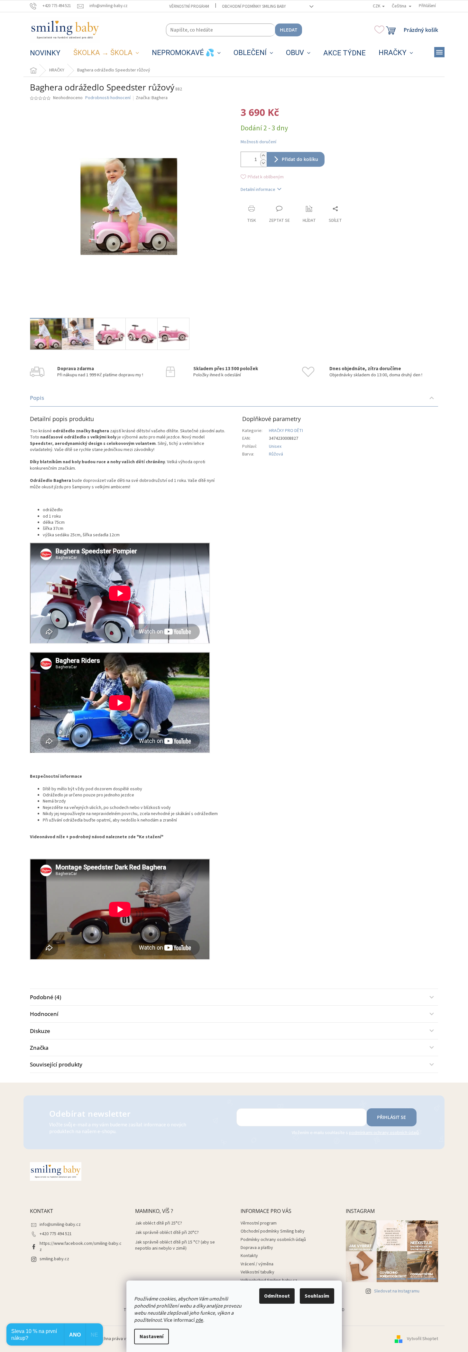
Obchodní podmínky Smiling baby (254, 6)
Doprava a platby (257, 1247)
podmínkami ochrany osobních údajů (384, 1133)
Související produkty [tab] (56, 1064)
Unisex (275, 446)
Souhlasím (317, 1296)
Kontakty (249, 1256)
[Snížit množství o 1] (263, 163)
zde (199, 1320)
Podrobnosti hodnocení (108, 98)
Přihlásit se (391, 1117)
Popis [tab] (37, 397)
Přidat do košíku (300, 159)
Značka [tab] (39, 1047)
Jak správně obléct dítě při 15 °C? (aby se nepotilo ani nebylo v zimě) (175, 1245)
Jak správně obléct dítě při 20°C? (167, 1233)
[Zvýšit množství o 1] (263, 155)
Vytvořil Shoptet (422, 1339)
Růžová (276, 454)
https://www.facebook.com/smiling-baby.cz (81, 1246)
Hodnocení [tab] (44, 1014)
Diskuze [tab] (40, 1031)
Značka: (152, 98)
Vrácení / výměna (257, 1264)
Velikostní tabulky (257, 1272)
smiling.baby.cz (54, 1259)
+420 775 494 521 (56, 1234)
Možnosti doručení (258, 142)
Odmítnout (277, 1296)
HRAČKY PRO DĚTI (286, 430)
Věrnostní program (189, 6)
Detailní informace (258, 189)
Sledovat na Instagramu (396, 1291)
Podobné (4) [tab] (45, 997)
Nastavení (151, 1336)
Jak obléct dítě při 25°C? (158, 1223)
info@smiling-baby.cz (60, 1224)
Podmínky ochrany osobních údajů (273, 1239)
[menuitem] (45, 53)
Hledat (288, 30)
